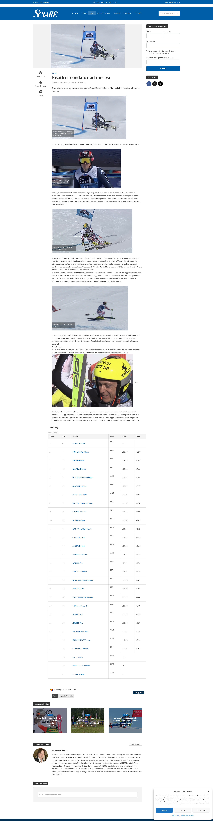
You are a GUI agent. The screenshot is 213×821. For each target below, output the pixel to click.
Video (84, 13)
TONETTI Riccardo (80, 606)
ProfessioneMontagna (172, 2)
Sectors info (52, 432)
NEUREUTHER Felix (80, 631)
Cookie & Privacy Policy (187, 815)
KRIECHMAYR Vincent (81, 640)
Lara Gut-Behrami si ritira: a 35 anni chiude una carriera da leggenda (50, 720)
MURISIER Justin (79, 512)
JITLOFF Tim (77, 623)
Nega (183, 810)
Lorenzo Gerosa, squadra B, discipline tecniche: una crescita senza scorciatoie (125, 720)
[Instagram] (160, 83)
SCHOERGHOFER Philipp (82, 477)
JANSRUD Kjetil (78, 546)
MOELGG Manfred (79, 572)
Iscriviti (163, 69)
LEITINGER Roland (79, 554)
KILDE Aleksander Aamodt (82, 597)
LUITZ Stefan (77, 657)
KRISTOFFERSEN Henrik (82, 529)
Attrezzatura (103, 13)
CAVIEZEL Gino (78, 537)
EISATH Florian (78, 460)
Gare (92, 13)
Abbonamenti (44, 2)
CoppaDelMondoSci (66, 696)
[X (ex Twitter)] (154, 83)
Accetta (164, 810)
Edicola (35, 2)
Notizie (75, 13)
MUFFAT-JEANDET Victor (83, 503)
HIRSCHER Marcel (79, 495)
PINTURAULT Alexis (80, 452)
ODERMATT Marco (80, 648)
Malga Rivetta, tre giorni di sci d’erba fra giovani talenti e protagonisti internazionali (87, 720)
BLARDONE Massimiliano (82, 580)
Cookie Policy (175, 815)
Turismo (127, 13)
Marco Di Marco (40, 86)
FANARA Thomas (79, 469)
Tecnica (116, 13)
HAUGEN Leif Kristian (81, 666)
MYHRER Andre (78, 520)
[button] (208, 791)
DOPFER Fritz (77, 563)
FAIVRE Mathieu (78, 443)
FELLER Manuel (78, 674)
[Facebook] (148, 83)
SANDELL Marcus (79, 486)
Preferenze (201, 810)
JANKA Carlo (77, 614)
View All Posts (135, 744)
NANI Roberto (78, 589)
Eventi (138, 13)
